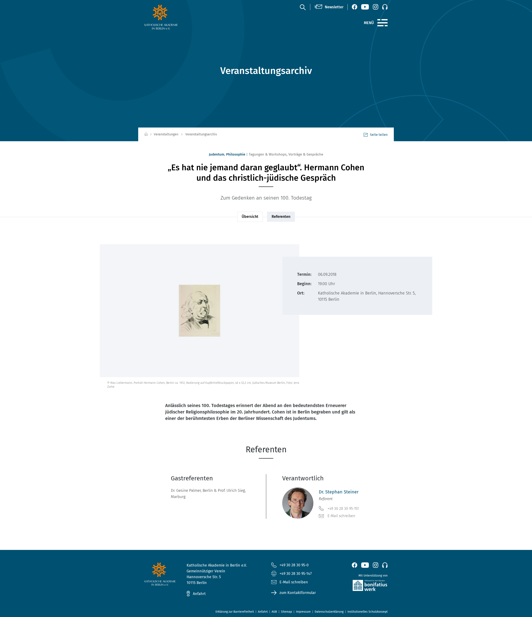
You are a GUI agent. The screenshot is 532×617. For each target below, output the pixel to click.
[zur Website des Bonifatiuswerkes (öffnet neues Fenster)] (361, 586)
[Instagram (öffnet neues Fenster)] (375, 7)
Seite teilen (379, 135)
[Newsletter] (329, 7)
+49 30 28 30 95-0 (294, 565)
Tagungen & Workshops (268, 154)
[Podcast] (385, 7)
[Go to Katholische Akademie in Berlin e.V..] (145, 134)
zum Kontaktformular (298, 592)
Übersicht (250, 216)
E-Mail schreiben (341, 516)
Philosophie (235, 154)
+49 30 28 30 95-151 (343, 508)
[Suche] (302, 7)
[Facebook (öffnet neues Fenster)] (354, 7)
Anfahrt (199, 593)
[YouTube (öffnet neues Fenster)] (365, 7)
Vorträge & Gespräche (305, 154)
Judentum (216, 154)
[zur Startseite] (170, 17)
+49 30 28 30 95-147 (296, 573)
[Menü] (382, 23)
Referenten (281, 216)
